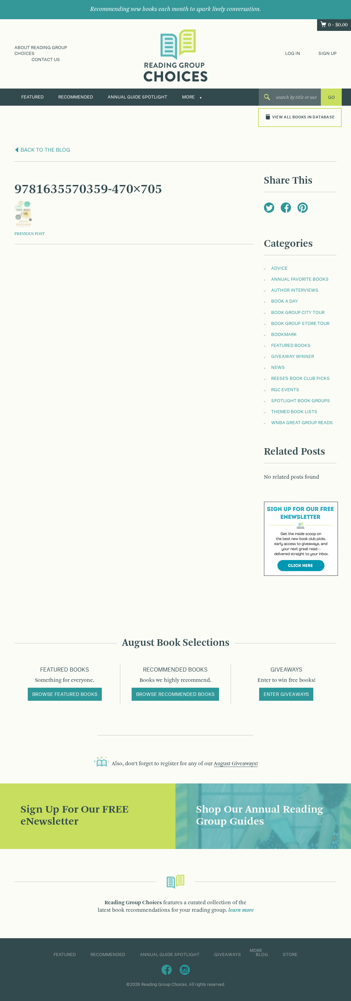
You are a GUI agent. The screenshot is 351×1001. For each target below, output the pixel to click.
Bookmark (284, 335)
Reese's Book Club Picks (300, 378)
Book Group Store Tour (300, 324)
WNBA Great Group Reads (302, 423)
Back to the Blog (44, 150)
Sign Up (327, 53)
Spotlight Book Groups (300, 401)
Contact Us (46, 60)
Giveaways (227, 955)
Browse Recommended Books (175, 694)
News (278, 367)
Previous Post (29, 234)
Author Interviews (294, 290)
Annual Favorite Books (300, 279)
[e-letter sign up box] (301, 539)
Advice (279, 268)
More (188, 97)
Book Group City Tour (298, 313)
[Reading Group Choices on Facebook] (166, 969)
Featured (32, 97)
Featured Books (291, 346)
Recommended (75, 97)
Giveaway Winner (292, 356)
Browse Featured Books (64, 694)
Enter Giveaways (286, 694)
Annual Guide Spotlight (137, 97)
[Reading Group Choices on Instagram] (185, 969)
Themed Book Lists (294, 412)
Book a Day (284, 301)
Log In (292, 53)
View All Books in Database (303, 117)
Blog (262, 955)
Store (290, 955)
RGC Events (285, 390)
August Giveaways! (236, 764)
